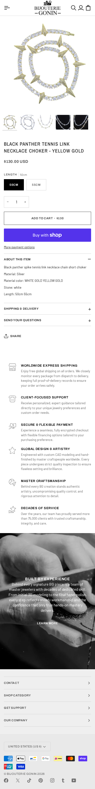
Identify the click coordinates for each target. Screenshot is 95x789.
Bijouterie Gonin (22, 774)
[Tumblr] (63, 780)
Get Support (15, 708)
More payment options (19, 247)
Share (15, 336)
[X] (18, 780)
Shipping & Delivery (21, 308)
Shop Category (17, 695)
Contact (11, 683)
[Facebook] (6, 780)
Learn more (47, 623)
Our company (16, 720)
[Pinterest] (40, 780)
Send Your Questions (22, 320)
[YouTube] (74, 780)
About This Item (17, 259)
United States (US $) (25, 746)
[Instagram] (52, 780)
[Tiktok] (29, 780)
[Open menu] (7, 8)
